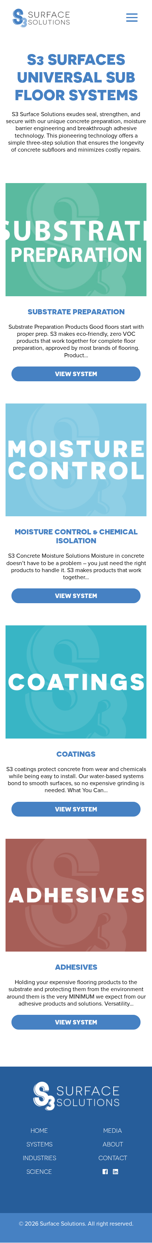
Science (39, 1171)
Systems (39, 1144)
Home (39, 1130)
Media (112, 1130)
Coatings (76, 754)
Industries (39, 1158)
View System (76, 374)
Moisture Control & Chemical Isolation (76, 536)
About (113, 1144)
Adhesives (76, 967)
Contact (113, 1158)
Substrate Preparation (76, 311)
